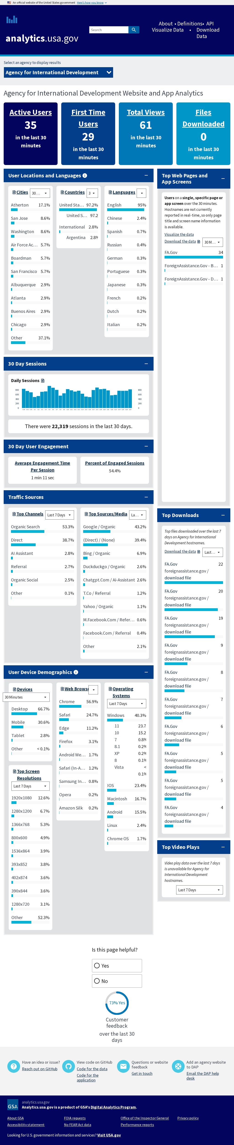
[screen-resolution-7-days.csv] (14, 775)
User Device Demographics (40, 672)
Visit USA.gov (109, 1135)
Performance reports (137, 1124)
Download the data (180, 241)
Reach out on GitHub (39, 1068)
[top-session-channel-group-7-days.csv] (13, 515)
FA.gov (171, 564)
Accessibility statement (26, 1124)
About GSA (15, 1118)
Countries (75, 192)
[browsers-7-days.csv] (62, 689)
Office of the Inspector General (145, 1118)
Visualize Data (168, 29)
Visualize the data (179, 234)
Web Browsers (79, 688)
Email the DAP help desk (202, 1076)
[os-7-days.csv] (110, 692)
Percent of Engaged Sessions (114, 463)
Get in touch (142, 1073)
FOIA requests (75, 1118)
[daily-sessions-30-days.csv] (42, 380)
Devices (24, 689)
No (104, 981)
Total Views (146, 112)
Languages (124, 192)
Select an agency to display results (32, 62)
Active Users (31, 112)
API (210, 23)
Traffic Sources (26, 497)
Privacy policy (188, 1118)
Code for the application (87, 1078)
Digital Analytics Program (113, 1107)
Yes (105, 965)
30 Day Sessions (27, 363)
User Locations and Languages (44, 175)
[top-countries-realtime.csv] (62, 193)
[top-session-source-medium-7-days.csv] (86, 515)
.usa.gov (41, 38)
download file (178, 578)
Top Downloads (180, 515)
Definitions (189, 23)
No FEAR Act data (77, 1124)
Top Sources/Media (108, 514)
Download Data (208, 33)
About (166, 23)
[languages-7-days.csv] (110, 193)
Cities (22, 192)
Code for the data (92, 1068)
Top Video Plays (180, 846)
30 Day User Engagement (38, 446)
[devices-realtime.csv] (14, 689)
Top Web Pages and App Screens (185, 178)
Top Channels (29, 514)
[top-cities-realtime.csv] (13, 193)
